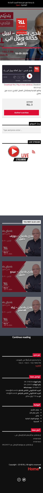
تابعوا (18, 5)
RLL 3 (30, 104)
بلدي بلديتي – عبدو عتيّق (21, 273)
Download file (9, 84)
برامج (37, 415)
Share (18, 81)
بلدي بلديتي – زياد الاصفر (21, 309)
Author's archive (21, 112)
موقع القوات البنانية (32, 418)
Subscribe (27, 81)
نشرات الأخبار (35, 409)
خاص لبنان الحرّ (34, 412)
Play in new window (24, 84)
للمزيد (38, 365)
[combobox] (21, 130)
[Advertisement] (21, 188)
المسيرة (36, 421)
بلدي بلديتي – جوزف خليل (22, 237)
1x (19, 77)
